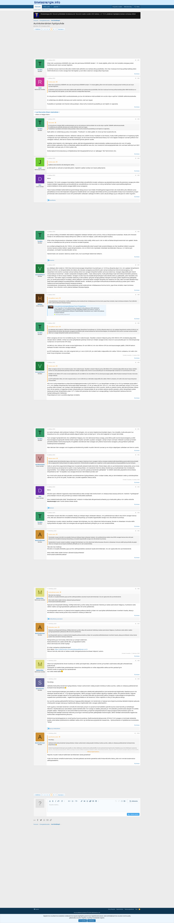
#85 (138, 175)
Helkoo (40, 304)
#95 (138, 531)
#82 (138, 78)
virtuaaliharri (40, 275)
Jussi (40, 168)
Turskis (40, 70)
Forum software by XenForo (87, 912)
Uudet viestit (37, 10)
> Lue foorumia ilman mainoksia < (47, 112)
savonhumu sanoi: (53, 737)
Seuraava (60, 29)
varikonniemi (40, 464)
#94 (138, 512)
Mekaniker (40, 598)
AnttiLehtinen (40, 540)
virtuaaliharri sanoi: (53, 298)
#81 (138, 60)
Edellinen (38, 29)
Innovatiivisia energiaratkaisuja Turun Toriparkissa (70, 306)
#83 (138, 119)
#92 (138, 455)
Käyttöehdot (119, 909)
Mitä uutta (46, 7)
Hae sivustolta (46, 10)
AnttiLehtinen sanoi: (53, 592)
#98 (138, 660)
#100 (138, 733)
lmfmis (36, 26)
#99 (138, 679)
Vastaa (137, 74)
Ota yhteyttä (111, 909)
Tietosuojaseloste (129, 909)
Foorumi (38, 7)
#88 (138, 294)
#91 (138, 429)
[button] (51, 6)
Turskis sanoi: (52, 82)
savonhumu (40, 688)
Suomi (37, 909)
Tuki (136, 909)
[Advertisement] (87, 45)
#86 (138, 231)
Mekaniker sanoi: (53, 627)
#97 (138, 623)
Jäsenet (56, 7)
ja (56, 619)
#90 (138, 362)
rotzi (40, 88)
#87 (138, 265)
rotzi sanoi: (51, 122)
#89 (138, 323)
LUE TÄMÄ (103, 14)
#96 (138, 588)
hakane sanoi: (52, 458)
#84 (138, 158)
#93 (138, 487)
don (40, 185)
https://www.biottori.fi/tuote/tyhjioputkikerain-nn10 (71, 649)
